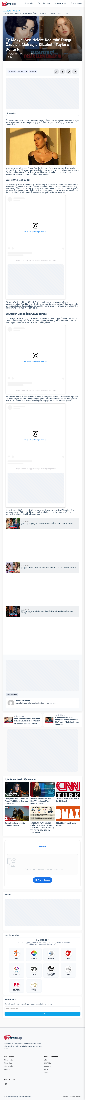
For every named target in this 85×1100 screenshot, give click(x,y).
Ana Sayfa (7, 11)
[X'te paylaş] (56, 71)
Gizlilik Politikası (76, 1096)
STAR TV (47, 1072)
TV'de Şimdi (8, 1063)
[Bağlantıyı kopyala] (74, 71)
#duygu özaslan (12, 694)
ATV (45, 1060)
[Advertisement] (42, 93)
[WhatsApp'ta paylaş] (68, 71)
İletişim (65, 1096)
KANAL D (47, 1066)
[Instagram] (6, 1084)
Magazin (16, 11)
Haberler (7, 1069)
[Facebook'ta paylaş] (62, 71)
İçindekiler (11, 113)
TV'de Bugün (8, 1060)
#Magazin (33, 71)
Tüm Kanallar (9, 1066)
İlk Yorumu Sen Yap (42, 880)
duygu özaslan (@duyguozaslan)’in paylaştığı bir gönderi (36, 260)
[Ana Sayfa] (9, 3)
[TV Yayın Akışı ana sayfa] (13, 1037)
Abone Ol (42, 1014)
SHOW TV (47, 1063)
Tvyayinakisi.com (15, 54)
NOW (46, 1069)
